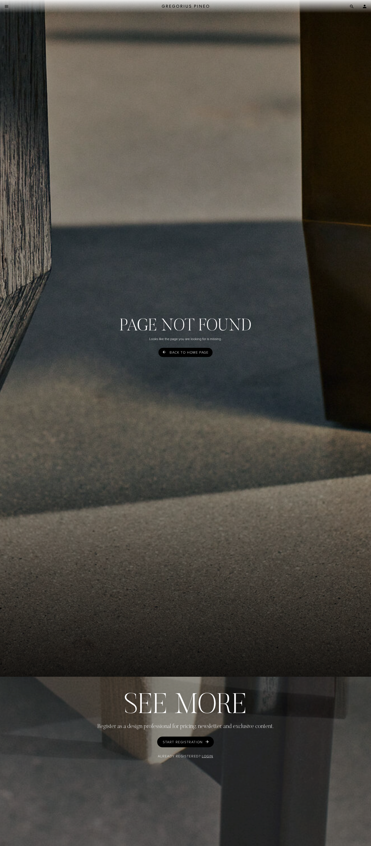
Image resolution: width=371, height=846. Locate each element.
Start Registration (183, 742)
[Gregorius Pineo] (185, 6)
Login (207, 756)
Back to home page (189, 352)
